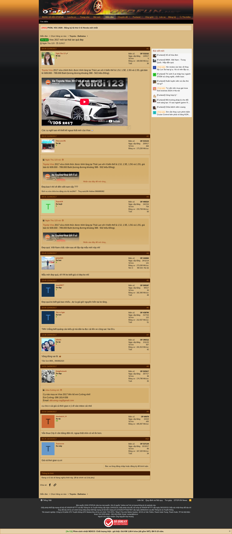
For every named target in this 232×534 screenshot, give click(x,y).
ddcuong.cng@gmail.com (62, 400)
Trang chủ (84, 17)
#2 (148, 136)
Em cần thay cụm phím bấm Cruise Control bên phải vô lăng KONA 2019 (173, 113)
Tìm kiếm (44, 22)
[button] (102, 17)
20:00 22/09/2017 (49, 308)
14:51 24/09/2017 (49, 366)
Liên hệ (140, 500)
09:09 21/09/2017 (49, 49)
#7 (148, 335)
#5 (148, 280)
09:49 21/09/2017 (49, 253)
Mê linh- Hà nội (143, 268)
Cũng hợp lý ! (167, 95)
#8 (148, 366)
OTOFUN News (180, 500)
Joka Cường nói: (52, 390)
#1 (148, 49)
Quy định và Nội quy (154, 500)
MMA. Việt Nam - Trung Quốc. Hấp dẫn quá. (171, 61)
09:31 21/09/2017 (49, 197)
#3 (148, 197)
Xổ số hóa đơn (167, 55)
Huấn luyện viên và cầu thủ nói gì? (173, 82)
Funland (136, 17)
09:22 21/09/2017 (49, 136)
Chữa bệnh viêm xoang (171, 107)
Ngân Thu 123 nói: (53, 160)
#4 (148, 253)
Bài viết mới (158, 51)
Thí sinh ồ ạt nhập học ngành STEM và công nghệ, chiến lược (174, 75)
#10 (147, 439)
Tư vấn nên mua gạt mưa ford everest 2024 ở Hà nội (172, 89)
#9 (148, 412)
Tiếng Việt (47, 500)
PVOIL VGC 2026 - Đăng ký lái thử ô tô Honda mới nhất (73, 28)
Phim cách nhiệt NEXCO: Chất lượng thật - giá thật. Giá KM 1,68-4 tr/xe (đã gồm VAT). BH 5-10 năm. (118, 531)
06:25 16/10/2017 (49, 439)
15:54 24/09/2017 (49, 412)
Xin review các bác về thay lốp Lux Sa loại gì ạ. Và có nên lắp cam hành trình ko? (173, 68)
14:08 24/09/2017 (49, 335)
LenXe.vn (72, 17)
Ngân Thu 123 (48, 43)
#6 (148, 308)
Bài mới (96, 17)
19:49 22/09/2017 (49, 280)
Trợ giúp (168, 500)
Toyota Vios (47, 70)
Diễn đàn (110, 17)
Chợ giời (149, 17)
